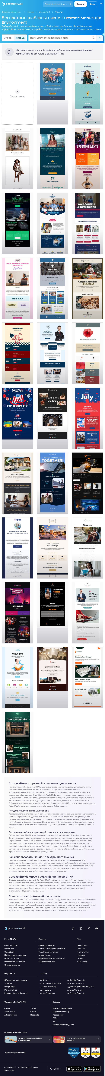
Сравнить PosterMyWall (15, 1002)
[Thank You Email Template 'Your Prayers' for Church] (52, 677)
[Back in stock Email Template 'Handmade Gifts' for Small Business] (87, 288)
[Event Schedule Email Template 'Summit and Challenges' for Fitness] (87, 158)
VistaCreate (9, 1011)
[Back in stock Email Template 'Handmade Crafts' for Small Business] (52, 418)
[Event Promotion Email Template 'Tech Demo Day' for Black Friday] (17, 223)
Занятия (8, 983)
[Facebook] (72, 928)
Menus (30, 12)
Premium (81, 948)
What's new (9, 948)
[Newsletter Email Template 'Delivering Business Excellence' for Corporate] (52, 353)
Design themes (44, 955)
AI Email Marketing (48, 987)
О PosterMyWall (11, 945)
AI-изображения (47, 993)
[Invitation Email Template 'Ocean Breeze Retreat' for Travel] (87, 548)
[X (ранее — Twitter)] (88, 928)
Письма (20, 38)
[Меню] (101, 4)
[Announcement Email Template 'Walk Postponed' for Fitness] (52, 94)
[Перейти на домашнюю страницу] (11, 4)
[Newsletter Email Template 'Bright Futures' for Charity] (52, 223)
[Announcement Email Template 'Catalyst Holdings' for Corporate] (52, 158)
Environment (44, 12)
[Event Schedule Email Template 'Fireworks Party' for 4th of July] (87, 418)
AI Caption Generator (76, 993)
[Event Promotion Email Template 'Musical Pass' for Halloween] (17, 612)
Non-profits (82, 962)
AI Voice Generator (75, 983)
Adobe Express (10, 1015)
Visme (33, 1008)
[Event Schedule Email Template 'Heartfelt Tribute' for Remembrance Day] (87, 353)
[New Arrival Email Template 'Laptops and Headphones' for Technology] (87, 483)
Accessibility (58, 1015)
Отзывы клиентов (12, 965)
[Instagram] (81, 928)
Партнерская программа (15, 955)
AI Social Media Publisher (51, 983)
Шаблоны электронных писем (12, 12)
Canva (7, 1008)
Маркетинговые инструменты (51, 958)
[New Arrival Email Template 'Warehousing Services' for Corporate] (87, 223)
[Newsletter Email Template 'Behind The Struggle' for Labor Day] (52, 288)
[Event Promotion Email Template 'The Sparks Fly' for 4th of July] (17, 418)
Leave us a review (11, 958)
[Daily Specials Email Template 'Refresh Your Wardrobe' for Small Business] (17, 158)
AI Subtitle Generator (76, 980)
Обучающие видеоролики (15, 980)
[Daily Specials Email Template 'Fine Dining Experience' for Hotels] (52, 548)
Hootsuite (34, 1015)
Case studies (9, 952)
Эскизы (8, 38)
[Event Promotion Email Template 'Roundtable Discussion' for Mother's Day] (17, 288)
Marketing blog (10, 990)
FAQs (55, 1018)
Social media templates (48, 952)
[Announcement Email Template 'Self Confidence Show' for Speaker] (52, 612)
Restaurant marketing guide (16, 993)
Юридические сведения (63, 1025)
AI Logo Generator (75, 990)
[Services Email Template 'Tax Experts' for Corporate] (87, 612)
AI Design (44, 980)
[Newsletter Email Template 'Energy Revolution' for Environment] (52, 483)
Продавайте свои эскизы (15, 962)
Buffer (33, 1011)
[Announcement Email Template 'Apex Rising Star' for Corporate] (17, 548)
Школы (80, 958)
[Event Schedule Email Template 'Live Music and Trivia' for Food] (17, 353)
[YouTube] (97, 928)
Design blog (9, 987)
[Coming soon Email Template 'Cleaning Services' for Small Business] (17, 677)
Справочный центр (61, 1011)
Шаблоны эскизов (46, 945)
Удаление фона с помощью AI (80, 987)
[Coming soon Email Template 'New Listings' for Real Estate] (17, 483)
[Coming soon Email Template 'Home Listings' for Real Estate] (87, 677)
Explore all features (46, 962)
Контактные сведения (62, 1008)
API (54, 1021)
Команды (81, 955)
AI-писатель (45, 990)
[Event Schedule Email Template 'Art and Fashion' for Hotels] (17, 742)
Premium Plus (83, 952)
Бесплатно (82, 945)
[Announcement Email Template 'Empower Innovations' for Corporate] (87, 94)
